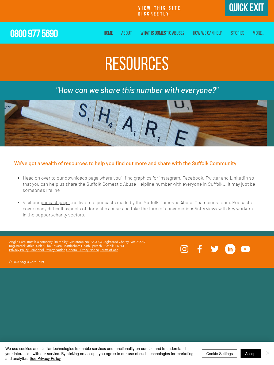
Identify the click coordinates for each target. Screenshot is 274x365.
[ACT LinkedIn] (230, 249)
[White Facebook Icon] (199, 249)
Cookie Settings (219, 353)
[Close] (267, 353)
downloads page (82, 178)
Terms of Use (109, 250)
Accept (251, 353)
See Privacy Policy (45, 358)
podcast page (55, 202)
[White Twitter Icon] (215, 249)
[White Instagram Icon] (184, 249)
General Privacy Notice (82, 250)
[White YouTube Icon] (245, 249)
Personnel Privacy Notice (47, 250)
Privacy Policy (19, 250)
